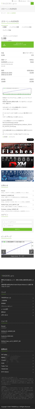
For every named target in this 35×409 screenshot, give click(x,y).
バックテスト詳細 (26, 27)
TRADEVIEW (4, 369)
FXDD (2, 363)
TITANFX (3, 360)
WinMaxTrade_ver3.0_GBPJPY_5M (10, 341)
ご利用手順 (4, 300)
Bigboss (3, 357)
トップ (4, 13)
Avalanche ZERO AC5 (7, 336)
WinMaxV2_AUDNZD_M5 (8, 331)
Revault (3, 326)
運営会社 (3, 312)
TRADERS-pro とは (6, 297)
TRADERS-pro (9, 3)
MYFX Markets (5, 372)
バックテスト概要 (14, 27)
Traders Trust (4, 366)
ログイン (31, 1)
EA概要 (5, 27)
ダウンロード (19, 44)
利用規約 (3, 303)
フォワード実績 (7, 30)
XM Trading (4, 354)
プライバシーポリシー (6, 306)
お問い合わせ (4, 315)
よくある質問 (4, 309)
